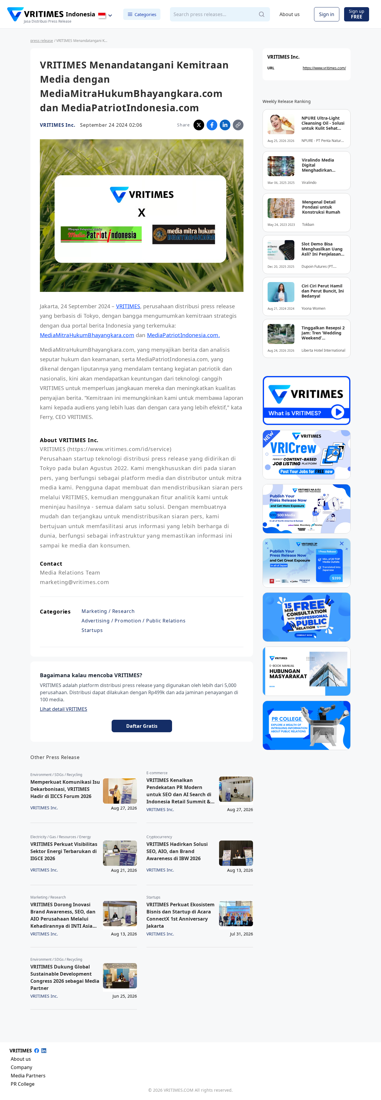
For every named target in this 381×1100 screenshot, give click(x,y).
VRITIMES (128, 306)
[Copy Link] (238, 125)
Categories (145, 14)
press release (41, 40)
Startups (92, 630)
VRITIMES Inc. (57, 125)
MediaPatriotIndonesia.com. (183, 335)
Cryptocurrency (159, 837)
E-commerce (157, 773)
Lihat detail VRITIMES (63, 709)
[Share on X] (198, 125)
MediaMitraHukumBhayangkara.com (87, 335)
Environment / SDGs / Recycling (56, 774)
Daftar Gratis (141, 726)
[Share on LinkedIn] (225, 125)
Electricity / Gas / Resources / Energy (60, 837)
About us (289, 14)
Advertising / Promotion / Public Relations (134, 620)
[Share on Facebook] (212, 125)
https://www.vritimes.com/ (324, 68)
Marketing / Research (108, 611)
